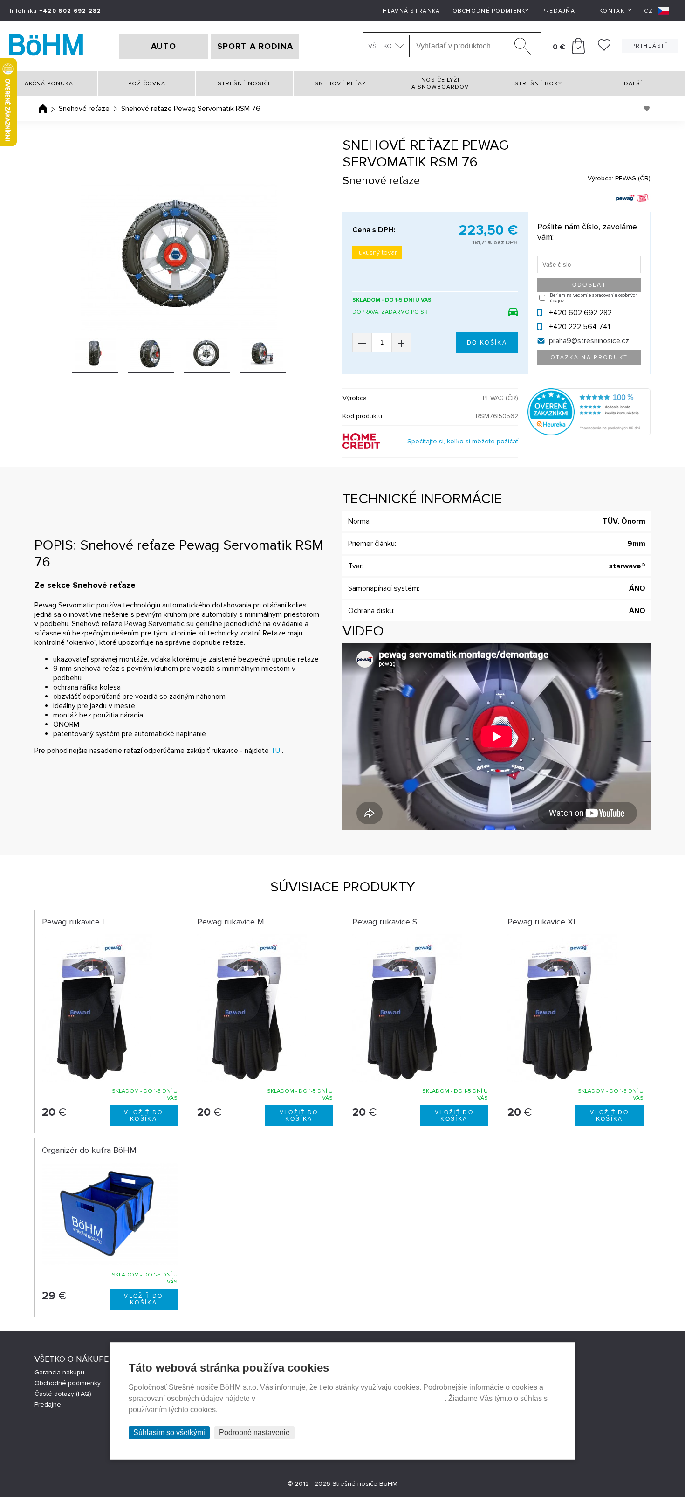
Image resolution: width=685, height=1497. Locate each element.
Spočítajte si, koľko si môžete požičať (462, 441)
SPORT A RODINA (255, 46)
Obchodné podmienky (490, 10)
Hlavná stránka (411, 10)
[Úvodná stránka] (43, 108)
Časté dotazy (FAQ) (62, 1394)
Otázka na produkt (589, 357)
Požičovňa (146, 83)
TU (275, 750)
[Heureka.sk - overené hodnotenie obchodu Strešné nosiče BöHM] (589, 433)
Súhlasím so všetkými (169, 1432)
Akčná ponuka (49, 83)
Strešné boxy (538, 83)
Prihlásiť (650, 45)
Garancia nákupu (59, 1372)
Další (636, 83)
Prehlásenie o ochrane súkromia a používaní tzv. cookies (351, 1398)
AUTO (163, 46)
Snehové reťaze (342, 83)
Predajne (47, 1404)
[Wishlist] (604, 48)
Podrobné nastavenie (254, 1432)
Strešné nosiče (245, 83)
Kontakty (615, 10)
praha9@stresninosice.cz (589, 340)
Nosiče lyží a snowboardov (440, 83)
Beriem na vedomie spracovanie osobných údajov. (594, 298)
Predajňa (558, 10)
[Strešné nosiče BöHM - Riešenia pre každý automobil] (46, 46)
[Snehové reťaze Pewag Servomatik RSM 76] (179, 257)
